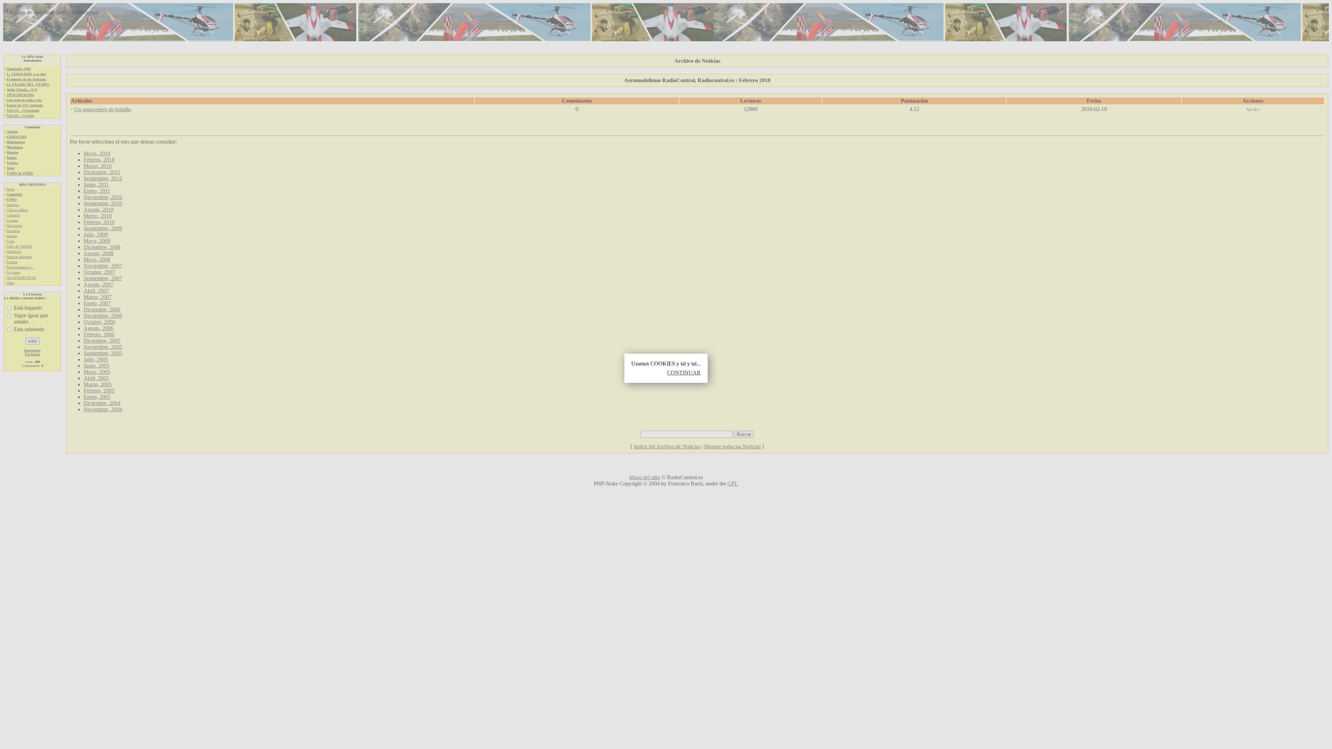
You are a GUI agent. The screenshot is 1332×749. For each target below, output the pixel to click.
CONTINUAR (684, 373)
